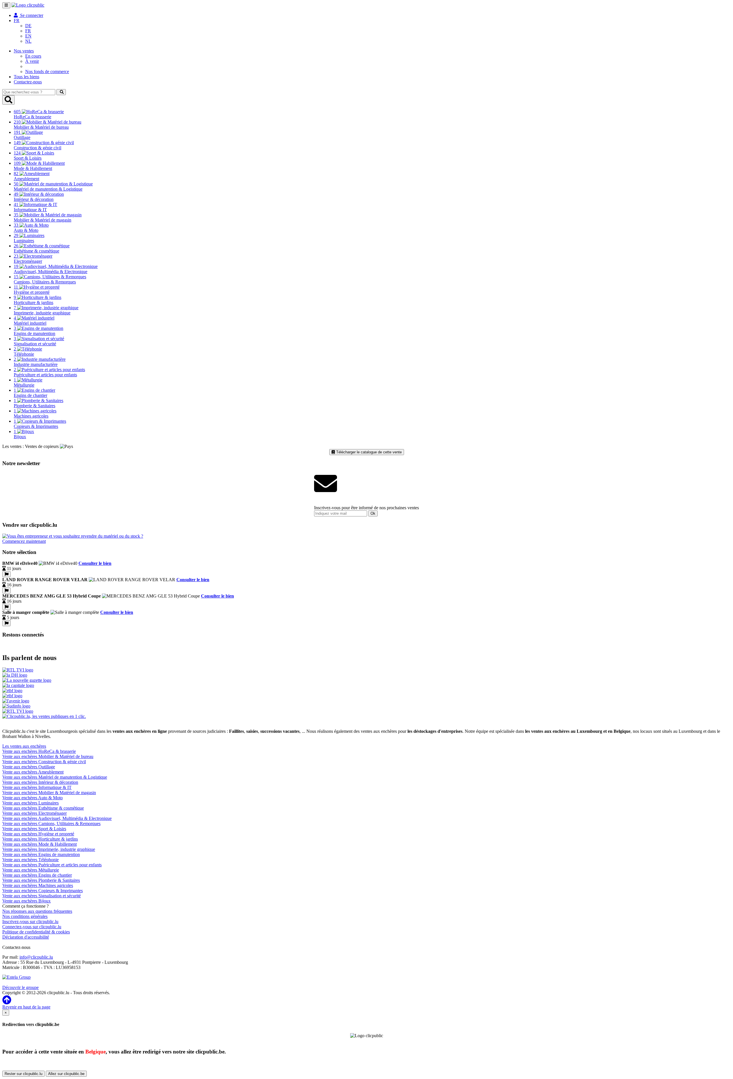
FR (28, 30)
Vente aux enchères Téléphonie (30, 859)
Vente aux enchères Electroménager (34, 813)
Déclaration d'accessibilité (25, 937)
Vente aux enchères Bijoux (26, 900)
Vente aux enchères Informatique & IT (37, 787)
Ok (373, 513)
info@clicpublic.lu (36, 957)
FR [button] (16, 20)
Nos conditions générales (25, 916)
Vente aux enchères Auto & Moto (32, 797)
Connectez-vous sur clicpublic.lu (31, 926)
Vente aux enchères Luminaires (30, 802)
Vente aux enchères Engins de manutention (41, 854)
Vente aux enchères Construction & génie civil (44, 761)
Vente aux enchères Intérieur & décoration (40, 782)
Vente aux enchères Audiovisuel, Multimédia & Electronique (57, 818)
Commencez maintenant (24, 541)
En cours (33, 56)
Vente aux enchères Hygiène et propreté (38, 833)
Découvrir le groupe (20, 987)
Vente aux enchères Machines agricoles (37, 885)
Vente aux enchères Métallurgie (30, 869)
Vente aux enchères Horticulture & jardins (40, 839)
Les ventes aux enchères (24, 746)
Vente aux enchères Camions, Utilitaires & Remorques (51, 823)
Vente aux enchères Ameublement (33, 771)
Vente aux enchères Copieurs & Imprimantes (42, 890)
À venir (32, 61)
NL (28, 41)
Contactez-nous (28, 81)
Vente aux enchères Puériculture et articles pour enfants (52, 864)
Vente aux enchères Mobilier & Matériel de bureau (47, 756)
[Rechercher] (61, 92)
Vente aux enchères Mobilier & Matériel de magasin (49, 792)
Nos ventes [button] (24, 50)
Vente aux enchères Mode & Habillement (39, 844)
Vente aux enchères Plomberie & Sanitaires (41, 880)
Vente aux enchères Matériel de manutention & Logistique (54, 777)
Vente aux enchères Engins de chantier (37, 875)
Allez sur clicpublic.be (66, 1074)
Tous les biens (26, 76)
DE (28, 25)
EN (28, 36)
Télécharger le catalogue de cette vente (368, 452)
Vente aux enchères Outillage (28, 766)
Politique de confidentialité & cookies (36, 931)
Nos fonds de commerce (47, 71)
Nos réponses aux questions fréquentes (37, 911)
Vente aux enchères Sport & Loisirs (34, 828)
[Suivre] (6, 574)
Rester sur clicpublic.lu (23, 1074)
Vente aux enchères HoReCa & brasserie (39, 751)
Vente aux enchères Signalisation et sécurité (41, 895)
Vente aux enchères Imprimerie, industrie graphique (48, 849)
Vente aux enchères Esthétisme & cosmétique (43, 808)
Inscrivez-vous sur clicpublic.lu (30, 921)
